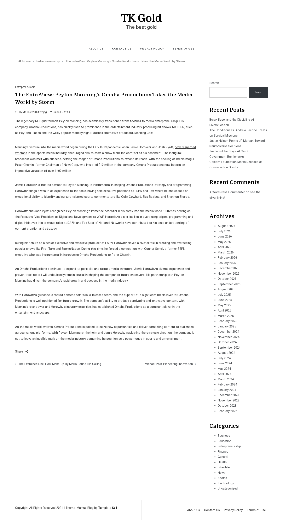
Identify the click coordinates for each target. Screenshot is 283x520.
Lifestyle (224, 467)
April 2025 (224, 310)
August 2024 (226, 353)
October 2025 (227, 279)
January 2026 (227, 263)
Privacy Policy (152, 48)
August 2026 (226, 226)
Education (224, 441)
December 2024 (228, 331)
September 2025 (229, 284)
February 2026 (227, 257)
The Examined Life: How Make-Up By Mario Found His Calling (59, 364)
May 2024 (224, 369)
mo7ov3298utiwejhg (35, 112)
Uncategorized (228, 488)
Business (224, 436)
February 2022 (227, 411)
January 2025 (227, 326)
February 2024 (227, 384)
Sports (222, 478)
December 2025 (228, 268)
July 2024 (224, 358)
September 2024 (229, 347)
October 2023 (227, 405)
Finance (223, 451)
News (221, 473)
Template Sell (107, 508)
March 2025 (226, 316)
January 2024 (227, 390)
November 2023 (228, 400)
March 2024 (226, 379)
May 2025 (224, 305)
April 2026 (224, 247)
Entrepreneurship (25, 86)
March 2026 (226, 252)
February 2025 (227, 321)
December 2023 (228, 395)
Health (222, 462)
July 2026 (224, 231)
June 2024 (225, 363)
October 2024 (227, 342)
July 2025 (224, 295)
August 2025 (226, 289)
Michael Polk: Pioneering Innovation (169, 364)
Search (214, 83)
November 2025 (228, 273)
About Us (96, 48)
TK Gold (141, 18)
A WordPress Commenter (227, 192)
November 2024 (228, 337)
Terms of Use (183, 48)
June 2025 (225, 300)
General (223, 457)
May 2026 (224, 242)
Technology (226, 483)
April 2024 (224, 374)
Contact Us (122, 48)
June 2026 (225, 236)
